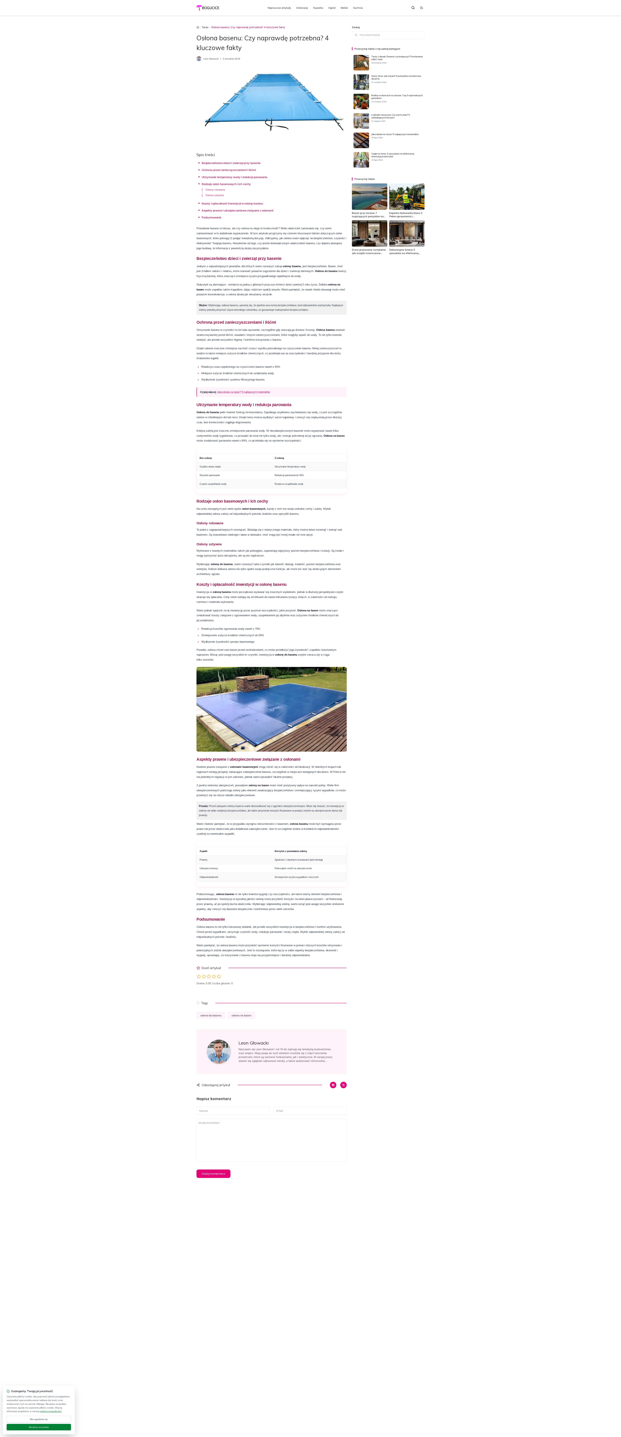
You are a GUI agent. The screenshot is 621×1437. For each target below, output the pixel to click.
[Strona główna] (197, 27)
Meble (344, 7)
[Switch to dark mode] (422, 8)
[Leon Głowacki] (198, 58)
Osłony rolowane (215, 189)
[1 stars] (198, 976)
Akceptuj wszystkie (39, 1427)
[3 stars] (209, 976)
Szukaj (356, 27)
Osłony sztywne (215, 195)
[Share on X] (343, 1085)
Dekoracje (302, 7)
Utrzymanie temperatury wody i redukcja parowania (234, 177)
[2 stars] (204, 976)
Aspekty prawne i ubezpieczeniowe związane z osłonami (237, 210)
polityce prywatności (50, 1411)
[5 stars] (219, 976)
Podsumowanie (211, 217)
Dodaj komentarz (213, 1174)
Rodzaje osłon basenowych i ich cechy (226, 184)
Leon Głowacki (211, 58)
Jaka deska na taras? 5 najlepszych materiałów (243, 392)
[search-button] (413, 8)
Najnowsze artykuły (279, 7)
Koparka (318, 7)
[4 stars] (214, 976)
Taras (205, 27)
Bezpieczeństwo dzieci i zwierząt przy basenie (231, 163)
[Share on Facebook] (333, 1085)
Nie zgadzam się (39, 1419)
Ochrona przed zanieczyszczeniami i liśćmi (229, 170)
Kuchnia (358, 7)
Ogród (331, 7)
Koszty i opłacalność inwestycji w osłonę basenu (232, 203)
